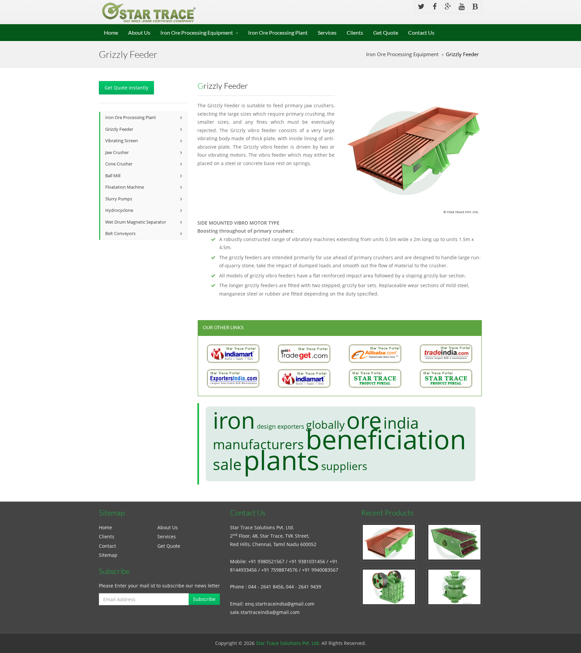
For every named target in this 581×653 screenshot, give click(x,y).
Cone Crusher (118, 164)
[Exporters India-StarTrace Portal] (233, 378)
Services (327, 32)
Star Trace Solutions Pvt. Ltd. (288, 643)
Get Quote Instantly (126, 87)
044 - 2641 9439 (303, 586)
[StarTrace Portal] (375, 378)
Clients (355, 32)
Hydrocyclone (119, 210)
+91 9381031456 (307, 561)
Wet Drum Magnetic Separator (135, 222)
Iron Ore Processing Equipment (196, 32)
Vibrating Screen (121, 141)
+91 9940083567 (320, 570)
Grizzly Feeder (119, 129)
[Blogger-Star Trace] (475, 6)
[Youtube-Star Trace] (461, 6)
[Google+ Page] (448, 6)
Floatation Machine (124, 187)
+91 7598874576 (279, 570)
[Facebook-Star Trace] (434, 6)
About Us (139, 32)
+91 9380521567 (266, 561)
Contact (107, 546)
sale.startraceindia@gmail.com (265, 612)
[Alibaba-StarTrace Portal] (375, 353)
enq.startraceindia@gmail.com (279, 604)
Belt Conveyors (120, 233)
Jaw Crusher (117, 152)
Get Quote (385, 32)
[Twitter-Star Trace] (421, 6)
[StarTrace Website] (446, 378)
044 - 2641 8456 (265, 586)
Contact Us (421, 32)
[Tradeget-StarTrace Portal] (304, 353)
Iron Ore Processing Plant (278, 32)
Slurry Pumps (118, 199)
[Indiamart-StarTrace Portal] (233, 353)
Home (111, 32)
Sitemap (108, 555)
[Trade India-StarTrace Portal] (446, 353)
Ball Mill (112, 176)
